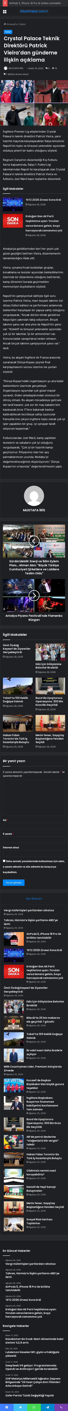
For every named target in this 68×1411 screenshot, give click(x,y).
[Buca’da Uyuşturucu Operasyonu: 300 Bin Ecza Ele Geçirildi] (50, 686)
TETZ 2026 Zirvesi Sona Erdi (43, 200)
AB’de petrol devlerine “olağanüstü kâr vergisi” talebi (42, 1140)
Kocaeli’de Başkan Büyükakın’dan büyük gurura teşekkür (45, 1084)
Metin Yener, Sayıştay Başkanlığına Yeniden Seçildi (50, 738)
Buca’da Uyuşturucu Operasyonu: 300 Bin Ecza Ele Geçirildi (49, 701)
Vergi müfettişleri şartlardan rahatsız (29, 910)
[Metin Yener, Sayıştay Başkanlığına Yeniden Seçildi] (50, 723)
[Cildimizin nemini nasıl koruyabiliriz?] (14, 1176)
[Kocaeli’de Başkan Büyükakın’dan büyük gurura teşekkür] (14, 1085)
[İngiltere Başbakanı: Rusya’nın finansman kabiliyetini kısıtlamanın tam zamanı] (14, 1103)
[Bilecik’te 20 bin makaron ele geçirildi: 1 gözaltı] (14, 1023)
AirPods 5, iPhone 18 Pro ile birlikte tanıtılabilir (35, 3)
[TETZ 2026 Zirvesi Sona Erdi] (13, 204)
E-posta (8, 833)
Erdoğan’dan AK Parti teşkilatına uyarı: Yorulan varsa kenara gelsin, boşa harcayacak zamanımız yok (44, 972)
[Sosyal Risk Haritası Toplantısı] (14, 1224)
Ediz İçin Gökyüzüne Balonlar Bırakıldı (48, 665)
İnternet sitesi (11, 847)
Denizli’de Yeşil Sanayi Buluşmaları (41, 1189)
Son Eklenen (34, 898)
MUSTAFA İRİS (16, 68)
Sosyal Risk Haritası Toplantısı (39, 1221)
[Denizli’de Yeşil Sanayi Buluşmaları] (14, 1192)
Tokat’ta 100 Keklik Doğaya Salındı (15, 699)
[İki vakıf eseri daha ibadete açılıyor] (14, 1055)
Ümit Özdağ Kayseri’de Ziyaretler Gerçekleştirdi (16, 648)
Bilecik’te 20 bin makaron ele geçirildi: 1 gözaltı (43, 1019)
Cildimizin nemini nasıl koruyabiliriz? (41, 1172)
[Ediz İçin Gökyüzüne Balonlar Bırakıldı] (50, 652)
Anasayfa (11, 24)
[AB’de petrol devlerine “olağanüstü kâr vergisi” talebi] (14, 1142)
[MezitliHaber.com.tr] (34, 11)
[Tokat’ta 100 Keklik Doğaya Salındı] (18, 686)
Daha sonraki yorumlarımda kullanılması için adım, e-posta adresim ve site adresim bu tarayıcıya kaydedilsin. (34, 867)
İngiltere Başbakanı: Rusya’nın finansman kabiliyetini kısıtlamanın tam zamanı (42, 1103)
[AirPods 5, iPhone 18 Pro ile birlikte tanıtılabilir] (14, 939)
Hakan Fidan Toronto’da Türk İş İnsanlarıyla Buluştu (16, 738)
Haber (22, 24)
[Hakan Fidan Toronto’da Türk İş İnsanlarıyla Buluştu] (18, 723)
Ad (5, 820)
